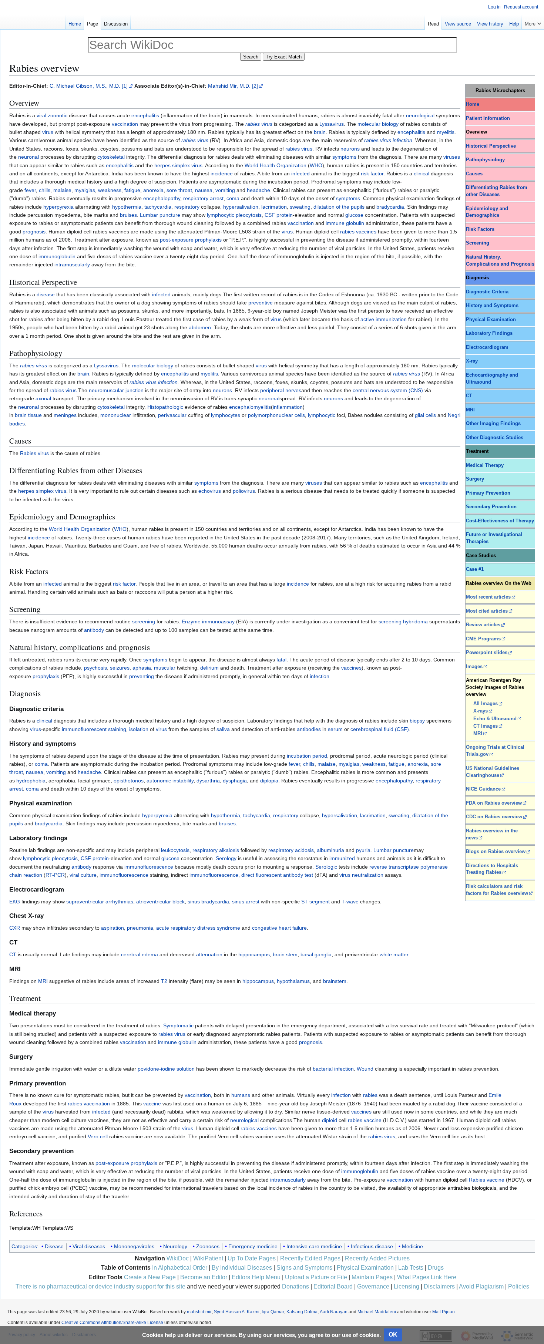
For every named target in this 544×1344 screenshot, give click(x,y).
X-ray (472, 361)
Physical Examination (491, 319)
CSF (270, 215)
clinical (421, 173)
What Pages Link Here (426, 1277)
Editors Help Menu (256, 1277)
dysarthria (208, 781)
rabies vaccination (89, 1103)
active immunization (383, 319)
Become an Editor (203, 1277)
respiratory (186, 207)
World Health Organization (275, 165)
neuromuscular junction (116, 390)
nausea (203, 190)
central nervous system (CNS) (388, 390)
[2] (255, 86)
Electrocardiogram (487, 347)
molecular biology (378, 124)
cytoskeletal (111, 157)
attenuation (209, 954)
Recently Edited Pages (310, 1258)
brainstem (334, 981)
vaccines (351, 668)
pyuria (363, 850)
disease (46, 294)
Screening (477, 243)
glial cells (425, 415)
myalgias (84, 190)
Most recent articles (488, 597)
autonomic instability (170, 781)
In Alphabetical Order (179, 1267)
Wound (365, 1069)
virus (47, 132)
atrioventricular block (160, 902)
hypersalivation (240, 207)
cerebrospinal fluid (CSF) (379, 729)
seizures (120, 668)
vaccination (125, 124)
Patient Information (488, 118)
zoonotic (57, 115)
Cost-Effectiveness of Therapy (500, 520)
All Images (485, 703)
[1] (125, 86)
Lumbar (149, 215)
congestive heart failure (279, 928)
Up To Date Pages (252, 1258)
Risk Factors (480, 229)
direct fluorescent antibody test (277, 875)
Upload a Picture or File (316, 1277)
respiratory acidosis (291, 850)
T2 (164, 981)
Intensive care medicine (314, 1246)
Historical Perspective (491, 146)
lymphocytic (220, 215)
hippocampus (254, 954)
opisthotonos (129, 781)
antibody (94, 630)
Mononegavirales (134, 1246)
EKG (14, 902)
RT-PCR (55, 875)
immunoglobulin (56, 256)
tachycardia (157, 207)
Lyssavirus (331, 124)
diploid (329, 1120)
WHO (316, 165)
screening (143, 621)
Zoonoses (207, 1246)
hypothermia (126, 207)
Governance (373, 1286)
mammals (240, 115)
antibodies (309, 729)
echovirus (209, 491)
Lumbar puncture (393, 850)
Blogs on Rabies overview (495, 851)
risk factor (372, 173)
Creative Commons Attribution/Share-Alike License (112, 1322)
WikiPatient (208, 1258)
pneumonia (140, 928)
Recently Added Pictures (377, 1258)
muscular (164, 668)
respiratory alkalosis (215, 850)
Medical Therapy (485, 465)
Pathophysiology (485, 159)
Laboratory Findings (489, 333)
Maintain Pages (372, 1277)
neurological (420, 115)
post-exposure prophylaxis (191, 240)
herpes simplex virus (178, 165)
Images (474, 666)
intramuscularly (72, 264)
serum (335, 729)
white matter (394, 954)
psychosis (95, 668)
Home (472, 104)
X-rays (480, 711)
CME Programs (483, 638)
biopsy (417, 721)
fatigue (132, 190)
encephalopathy (161, 198)
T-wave (350, 902)
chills (44, 190)
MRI (470, 409)
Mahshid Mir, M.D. (229, 86)
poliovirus (244, 491)
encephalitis (145, 115)
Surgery (475, 479)
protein (284, 215)
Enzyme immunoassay (208, 621)
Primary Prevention (488, 493)
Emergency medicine (253, 1246)
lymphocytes (225, 415)
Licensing (406, 1286)
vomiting (225, 190)
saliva (223, 729)
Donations (295, 1286)
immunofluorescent (84, 729)
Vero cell (98, 1136)
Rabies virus (34, 453)
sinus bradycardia (208, 902)
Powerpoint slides (486, 652)
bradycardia (390, 207)
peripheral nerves (280, 390)
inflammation (288, 407)
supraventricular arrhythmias (99, 902)
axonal (43, 398)
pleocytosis (249, 215)
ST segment (315, 902)
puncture (169, 215)
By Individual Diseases (242, 1267)
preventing (141, 676)
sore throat (179, 190)
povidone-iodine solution (166, 1069)
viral (41, 115)
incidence (222, 173)
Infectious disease (372, 1246)
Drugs (436, 1267)
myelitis (445, 132)
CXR (14, 928)
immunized (342, 858)
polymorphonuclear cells (276, 415)
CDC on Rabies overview (494, 816)
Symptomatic (178, 1025)
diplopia (269, 781)
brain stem (285, 954)
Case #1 (475, 569)
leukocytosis (175, 850)
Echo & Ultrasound (495, 718)
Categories (24, 1246)
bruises (128, 215)
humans (240, 1095)
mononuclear (115, 415)
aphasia (141, 668)
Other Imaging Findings (493, 423)
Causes (474, 173)
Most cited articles (487, 611)
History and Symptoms (492, 305)
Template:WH (25, 1228)
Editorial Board (333, 1286)
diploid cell (455, 1180)
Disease (54, 1246)
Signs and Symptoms (304, 1267)
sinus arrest (245, 902)
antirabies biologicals (471, 1188)
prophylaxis (46, 676)
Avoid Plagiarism (481, 1286)
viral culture (83, 875)
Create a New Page (150, 1277)
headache (258, 190)
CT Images (485, 726)
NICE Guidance (483, 789)
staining (117, 729)
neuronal (28, 157)
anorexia (153, 190)
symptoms (344, 157)
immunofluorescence (148, 867)
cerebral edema (139, 954)
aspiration (112, 928)
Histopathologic (165, 407)
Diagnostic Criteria (487, 291)
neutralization (367, 875)
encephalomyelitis (250, 407)
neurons (350, 149)
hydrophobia (31, 781)
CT (469, 395)
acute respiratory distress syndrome (198, 928)
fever (30, 190)
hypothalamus (293, 981)
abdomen (200, 327)
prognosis (34, 232)
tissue (35, 415)
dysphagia (235, 781)
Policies (518, 1286)
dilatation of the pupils (339, 207)
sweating (300, 207)
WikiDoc (178, 1258)
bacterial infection (333, 1069)
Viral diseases (89, 1246)
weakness (109, 190)
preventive (260, 303)
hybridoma (415, 621)
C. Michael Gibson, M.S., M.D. (85, 86)
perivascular (172, 415)
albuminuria (330, 850)
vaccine (152, 1103)
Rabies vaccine (486, 1180)
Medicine (412, 1246)
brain (320, 132)
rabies (370, 1095)
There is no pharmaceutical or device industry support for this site (100, 1286)
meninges (65, 415)
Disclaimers (439, 1286)
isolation (138, 729)
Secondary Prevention (491, 506)
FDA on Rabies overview (494, 803)
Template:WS (57, 1228)
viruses (451, 157)
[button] (533, 22)
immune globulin (345, 223)
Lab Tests (410, 1267)
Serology (226, 858)
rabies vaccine (365, 1120)
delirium (209, 668)
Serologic (326, 867)
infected (300, 173)
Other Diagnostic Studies (494, 437)
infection (402, 140)
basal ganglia (316, 954)
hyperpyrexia (58, 207)
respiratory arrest (203, 198)
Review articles (483, 624)
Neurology (175, 1246)
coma (232, 198)
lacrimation (274, 207)
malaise (62, 190)
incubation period (307, 756)
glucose (354, 215)
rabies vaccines (358, 232)
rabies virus (258, 124)
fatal (281, 660)
